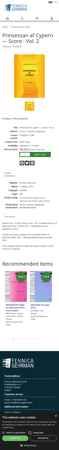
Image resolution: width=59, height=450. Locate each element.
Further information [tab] (9, 174)
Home (5, 27)
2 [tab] (17, 338)
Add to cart (40, 154)
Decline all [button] (43, 438)
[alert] (29, 431)
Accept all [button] (15, 438)
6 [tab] (35, 338)
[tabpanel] (16, 299)
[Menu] (7, 18)
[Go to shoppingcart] (37, 18)
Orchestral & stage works (32, 197)
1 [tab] (13, 338)
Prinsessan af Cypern (21, 27)
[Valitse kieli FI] (55, 2)
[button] (29, 445)
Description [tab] (9, 216)
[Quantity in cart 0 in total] (37, 19)
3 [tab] (22, 338)
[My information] (52, 18)
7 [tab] (39, 338)
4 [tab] (26, 338)
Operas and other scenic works (34, 200)
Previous (1, 303)
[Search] (22, 18)
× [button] (56, 416)
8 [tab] (43, 338)
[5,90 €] (41, 301)
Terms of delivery (12, 412)
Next (55, 303)
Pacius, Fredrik (26, 131)
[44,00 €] (16, 301)
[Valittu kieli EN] (50, 2)
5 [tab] (30, 338)
